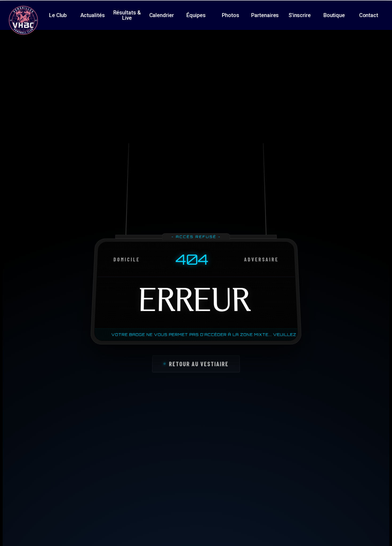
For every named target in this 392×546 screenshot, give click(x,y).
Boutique (334, 15)
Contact (368, 15)
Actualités (92, 15)
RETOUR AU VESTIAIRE (199, 363)
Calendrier (161, 15)
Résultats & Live (127, 15)
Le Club (58, 15)
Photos (230, 15)
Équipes (195, 15)
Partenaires (265, 15)
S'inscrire (300, 15)
